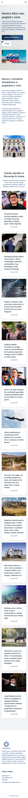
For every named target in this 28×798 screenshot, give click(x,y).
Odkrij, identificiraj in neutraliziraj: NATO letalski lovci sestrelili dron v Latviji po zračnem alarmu (14, 437)
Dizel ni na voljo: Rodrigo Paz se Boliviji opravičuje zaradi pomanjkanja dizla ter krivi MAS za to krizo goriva (14, 395)
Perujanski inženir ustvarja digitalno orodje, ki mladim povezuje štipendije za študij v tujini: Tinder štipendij (13, 219)
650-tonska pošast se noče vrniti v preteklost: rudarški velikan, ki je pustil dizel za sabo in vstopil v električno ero (13, 570)
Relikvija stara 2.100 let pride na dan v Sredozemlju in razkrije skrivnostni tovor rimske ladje (13, 613)
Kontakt (6, 43)
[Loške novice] (2, 2)
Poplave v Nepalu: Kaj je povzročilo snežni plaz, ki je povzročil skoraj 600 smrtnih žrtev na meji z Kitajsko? (14, 307)
